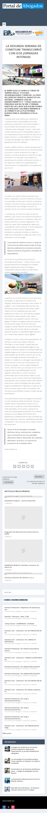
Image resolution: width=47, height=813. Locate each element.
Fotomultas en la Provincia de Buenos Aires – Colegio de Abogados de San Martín (25, 771)
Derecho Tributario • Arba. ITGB (17, 617)
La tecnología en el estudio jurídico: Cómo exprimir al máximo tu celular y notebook (25, 761)
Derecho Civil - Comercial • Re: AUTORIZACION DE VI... (23, 632)
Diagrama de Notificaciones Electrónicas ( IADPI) (22, 533)
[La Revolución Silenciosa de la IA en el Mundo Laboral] (7, 780)
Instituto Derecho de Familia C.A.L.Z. (19, 578)
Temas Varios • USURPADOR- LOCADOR (19, 624)
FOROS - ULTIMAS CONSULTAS (15, 600)
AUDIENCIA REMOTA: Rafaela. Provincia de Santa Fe (22, 566)
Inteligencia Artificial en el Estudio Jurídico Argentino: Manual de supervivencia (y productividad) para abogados (25, 750)
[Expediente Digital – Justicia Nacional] (24, 497)
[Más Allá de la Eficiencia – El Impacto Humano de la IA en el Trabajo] (7, 789)
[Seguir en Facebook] (4, 807)
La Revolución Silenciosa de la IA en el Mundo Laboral (25, 780)
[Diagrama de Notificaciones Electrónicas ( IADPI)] (24, 517)
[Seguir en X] (8, 807)
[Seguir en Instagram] (13, 807)
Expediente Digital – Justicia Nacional (20, 501)
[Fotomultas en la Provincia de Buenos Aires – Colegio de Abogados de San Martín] (7, 770)
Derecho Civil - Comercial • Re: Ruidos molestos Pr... (22, 691)
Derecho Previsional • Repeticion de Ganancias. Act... (22, 609)
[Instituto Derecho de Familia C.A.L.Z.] (24, 574)
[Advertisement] (24, 17)
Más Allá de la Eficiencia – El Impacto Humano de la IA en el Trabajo (25, 789)
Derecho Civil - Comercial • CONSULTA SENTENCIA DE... (23, 659)
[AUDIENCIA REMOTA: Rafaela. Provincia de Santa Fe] (24, 550)
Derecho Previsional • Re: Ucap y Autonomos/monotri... (17, 700)
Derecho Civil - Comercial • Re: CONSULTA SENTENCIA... (20, 641)
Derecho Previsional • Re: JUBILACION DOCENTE (22, 667)
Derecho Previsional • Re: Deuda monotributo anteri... (22, 650)
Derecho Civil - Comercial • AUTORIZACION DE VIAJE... (22, 727)
